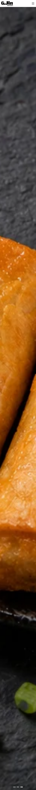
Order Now (18, 406)
